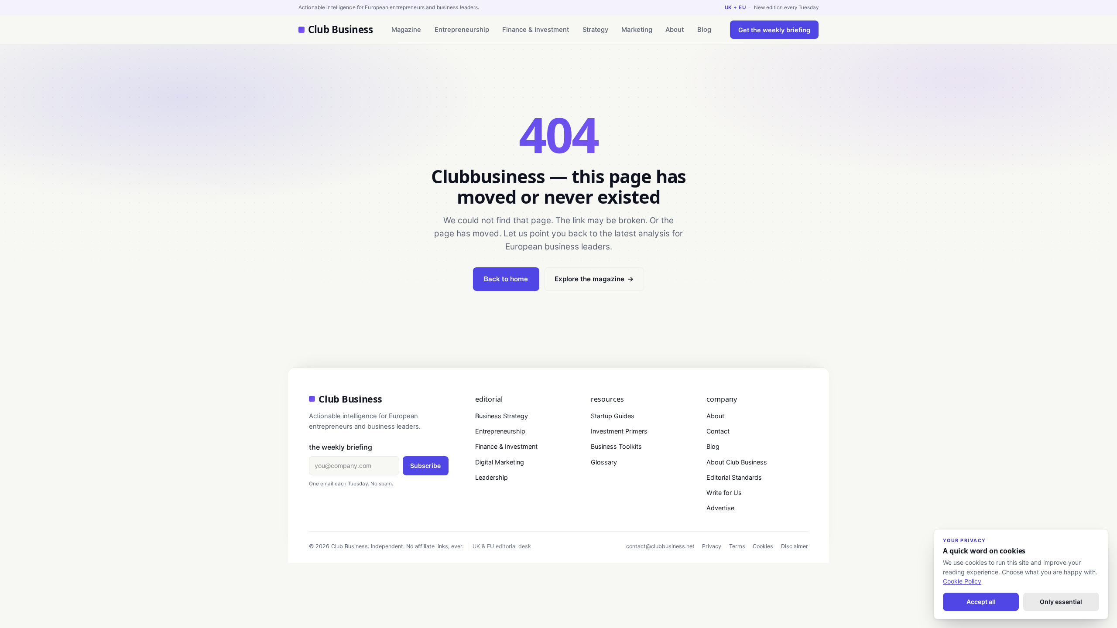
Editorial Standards (734, 477)
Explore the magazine (594, 279)
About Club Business (736, 462)
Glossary (604, 462)
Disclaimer (794, 546)
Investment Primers (619, 431)
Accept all (981, 601)
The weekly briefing (340, 447)
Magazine (406, 30)
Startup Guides (612, 416)
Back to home (506, 279)
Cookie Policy (962, 581)
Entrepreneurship (462, 30)
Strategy (595, 30)
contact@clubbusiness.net (660, 546)
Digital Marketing (499, 462)
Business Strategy (501, 416)
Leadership (491, 477)
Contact (718, 431)
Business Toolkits (616, 446)
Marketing (636, 30)
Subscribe (425, 465)
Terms (737, 546)
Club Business (340, 29)
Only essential (1061, 601)
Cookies (763, 546)
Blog (704, 30)
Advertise (720, 508)
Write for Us (724, 492)
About (674, 30)
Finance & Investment (535, 30)
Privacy (711, 546)
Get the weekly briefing (774, 30)
